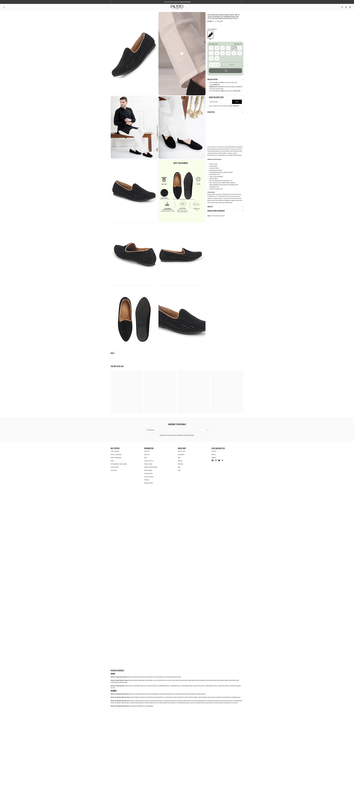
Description (211, 112)
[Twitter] (222, 460)
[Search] (342, 7)
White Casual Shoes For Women (210, 702)
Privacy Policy (148, 464)
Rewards (146, 451)
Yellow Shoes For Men (215, 686)
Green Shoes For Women (219, 700)
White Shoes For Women (191, 700)
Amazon (214, 451)
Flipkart (214, 457)
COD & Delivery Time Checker (119, 464)
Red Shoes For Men (179, 686)
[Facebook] (213, 460)
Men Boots (131, 680)
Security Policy (148, 473)
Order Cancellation (116, 457)
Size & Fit (210, 207)
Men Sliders (232, 680)
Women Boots (145, 697)
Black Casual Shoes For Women (229, 702)
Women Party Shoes (173, 694)
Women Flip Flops (154, 697)
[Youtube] (219, 460)
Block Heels (136, 706)
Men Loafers (172, 680)
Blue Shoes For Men (227, 686)
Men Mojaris (188, 680)
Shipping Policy (148, 483)
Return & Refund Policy (150, 467)
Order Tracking (115, 451)
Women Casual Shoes (136, 694)
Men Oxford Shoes (208, 680)
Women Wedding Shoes (198, 694)
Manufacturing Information (216, 211)
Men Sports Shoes (176, 677)
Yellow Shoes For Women (143, 702)
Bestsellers (181, 454)
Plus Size (180, 464)
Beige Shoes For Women (205, 700)
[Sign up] (207, 430)
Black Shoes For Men (131, 686)
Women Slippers (203, 697)
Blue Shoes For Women (157, 702)
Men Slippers (225, 680)
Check (237, 102)
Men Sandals (217, 680)
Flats (131, 706)
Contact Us (114, 470)
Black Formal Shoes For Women (173, 702)
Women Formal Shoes (161, 694)
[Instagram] (216, 460)
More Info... (236, 106)
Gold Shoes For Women (176, 700)
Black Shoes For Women (133, 700)
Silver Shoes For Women (128, 702)
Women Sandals (184, 697)
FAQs (112, 461)
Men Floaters (146, 680)
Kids (179, 470)
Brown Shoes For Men (143, 686)
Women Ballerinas (135, 697)
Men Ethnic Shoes (144, 677)
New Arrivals (181, 451)
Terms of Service (149, 476)
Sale (179, 467)
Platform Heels (144, 706)
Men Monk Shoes (197, 680)
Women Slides (194, 697)
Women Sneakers (222, 697)
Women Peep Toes (174, 697)
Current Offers (115, 467)
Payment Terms (148, 461)
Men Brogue (138, 680)
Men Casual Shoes (133, 677)
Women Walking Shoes (234, 697)
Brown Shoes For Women (148, 700)
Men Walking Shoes (121, 682)
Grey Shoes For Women (162, 700)
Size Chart (237, 44)
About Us (147, 454)
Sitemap (146, 480)
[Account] (346, 7)
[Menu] (4, 7)
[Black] (210, 34)
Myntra (214, 454)
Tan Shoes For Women (233, 700)
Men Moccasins (180, 680)
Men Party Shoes (165, 677)
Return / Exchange (116, 454)
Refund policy (148, 470)
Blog (145, 457)
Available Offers (212, 79)
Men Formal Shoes (155, 677)
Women (180, 461)
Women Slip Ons (212, 697)
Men (179, 457)
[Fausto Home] (177, 7)
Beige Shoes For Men (191, 686)
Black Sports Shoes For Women (192, 702)
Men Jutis (165, 680)
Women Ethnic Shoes (149, 694)
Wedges (151, 706)
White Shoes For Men (168, 686)
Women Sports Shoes (186, 694)
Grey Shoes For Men (156, 686)
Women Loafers (164, 697)
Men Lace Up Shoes (155, 680)
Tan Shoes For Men (203, 686)
